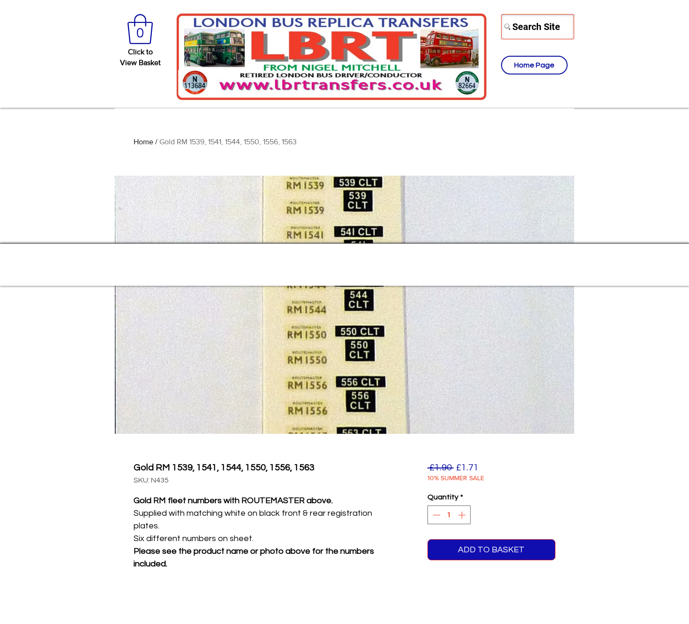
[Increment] (462, 515)
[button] (140, 29)
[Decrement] (435, 515)
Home (143, 142)
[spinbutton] (449, 515)
